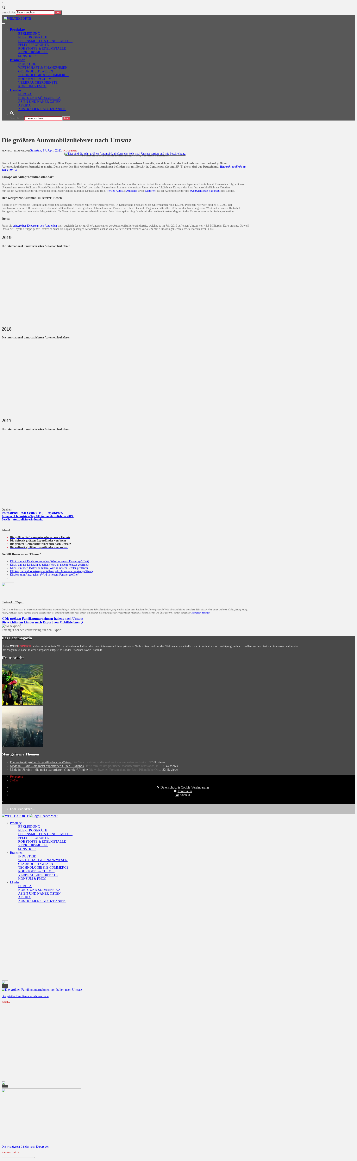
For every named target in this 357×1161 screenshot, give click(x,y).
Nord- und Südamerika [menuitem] (39, 889)
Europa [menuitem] (25, 886)
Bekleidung (29, 33)
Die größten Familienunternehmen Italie (25, 996)
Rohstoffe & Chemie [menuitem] (36, 871)
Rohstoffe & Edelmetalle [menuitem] (42, 841)
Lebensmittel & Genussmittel (45, 41)
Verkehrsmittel (33, 52)
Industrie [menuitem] (27, 856)
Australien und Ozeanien (42, 109)
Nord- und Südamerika (39, 98)
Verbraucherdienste (38, 82)
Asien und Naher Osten (39, 101)
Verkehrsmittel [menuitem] (33, 845)
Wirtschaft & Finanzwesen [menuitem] (43, 860)
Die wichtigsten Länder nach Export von (25, 1146)
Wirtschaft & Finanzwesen (43, 67)
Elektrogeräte (32, 37)
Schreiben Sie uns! (201, 612)
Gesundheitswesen (35, 71)
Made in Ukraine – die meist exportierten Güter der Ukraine (49, 769)
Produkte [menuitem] (16, 823)
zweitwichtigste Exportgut (205, 190)
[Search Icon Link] (12, 114)
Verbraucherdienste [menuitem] (38, 875)
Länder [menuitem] (14, 882)
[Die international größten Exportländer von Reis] (22, 704)
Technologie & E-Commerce (43, 75)
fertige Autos (115, 190)
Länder (16, 90)
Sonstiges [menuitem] (27, 849)
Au (3, 516)
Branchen (17, 60)
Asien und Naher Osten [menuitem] (39, 893)
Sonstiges (27, 56)
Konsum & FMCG (32, 86)
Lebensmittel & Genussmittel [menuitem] (45, 834)
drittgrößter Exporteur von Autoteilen (35, 225)
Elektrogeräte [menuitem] (32, 830)
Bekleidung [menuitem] (29, 826)
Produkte (17, 29)
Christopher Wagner (13, 602)
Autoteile (131, 190)
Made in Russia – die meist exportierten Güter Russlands (47, 766)
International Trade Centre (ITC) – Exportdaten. (32, 512)
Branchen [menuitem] (16, 852)
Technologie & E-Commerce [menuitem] (43, 867)
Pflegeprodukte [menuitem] (33, 837)
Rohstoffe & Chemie (36, 78)
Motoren (150, 190)
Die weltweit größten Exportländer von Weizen (40, 762)
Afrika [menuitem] (24, 897)
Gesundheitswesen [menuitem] (35, 863)
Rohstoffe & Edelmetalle (42, 48)
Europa (25, 94)
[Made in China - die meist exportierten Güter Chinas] (22, 746)
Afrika (24, 105)
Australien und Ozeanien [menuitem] (42, 901)
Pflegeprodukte (33, 44)
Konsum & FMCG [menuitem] (32, 878)
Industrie (27, 64)
